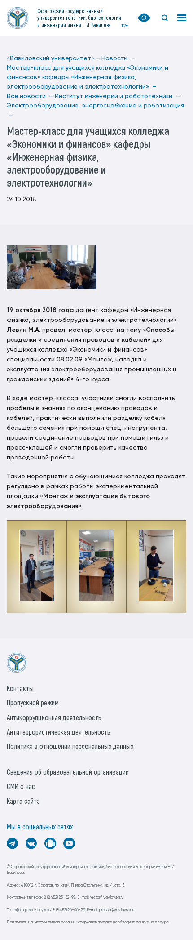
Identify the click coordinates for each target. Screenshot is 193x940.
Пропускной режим (33, 702)
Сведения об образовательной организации (68, 771)
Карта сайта (23, 801)
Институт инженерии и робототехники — (117, 96)
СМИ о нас (21, 786)
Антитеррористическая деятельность (58, 731)
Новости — (118, 58)
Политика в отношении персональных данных (70, 746)
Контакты (20, 688)
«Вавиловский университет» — (53, 58)
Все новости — (30, 96)
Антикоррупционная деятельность (54, 717)
